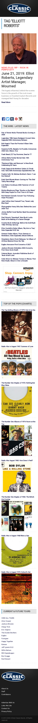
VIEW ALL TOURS (7, 618)
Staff (3, 691)
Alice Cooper (6, 621)
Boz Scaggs (5, 656)
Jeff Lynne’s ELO (7, 647)
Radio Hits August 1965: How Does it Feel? (17, 460)
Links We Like (6, 706)
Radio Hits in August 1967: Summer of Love (17, 346)
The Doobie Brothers (8, 633)
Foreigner (4, 639)
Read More (5, 102)
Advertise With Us (7, 703)
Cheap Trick (5, 627)
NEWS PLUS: (7, 67)
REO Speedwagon (7, 653)
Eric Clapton (5, 630)
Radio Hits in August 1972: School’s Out (15, 572)
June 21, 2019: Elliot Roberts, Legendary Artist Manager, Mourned (17, 79)
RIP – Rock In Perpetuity (14, 68)
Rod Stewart (5, 659)
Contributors (6, 694)
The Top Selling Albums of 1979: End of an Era (18, 310)
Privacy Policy (6, 711)
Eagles (3, 636)
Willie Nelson (6, 650)
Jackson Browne (7, 624)
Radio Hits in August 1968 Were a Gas (15, 536)
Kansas (4, 644)
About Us (4, 689)
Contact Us (5, 708)
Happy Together (7, 641)
